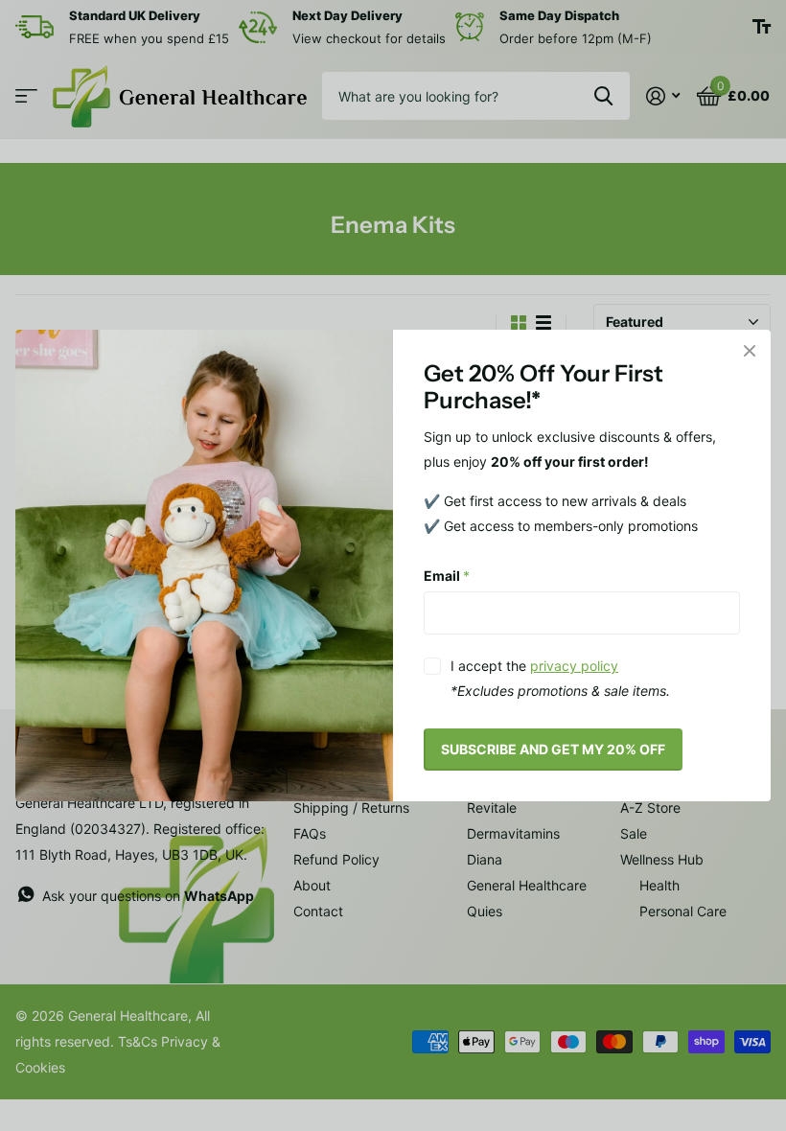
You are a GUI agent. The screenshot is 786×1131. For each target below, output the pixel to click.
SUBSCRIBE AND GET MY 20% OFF (553, 749)
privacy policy (574, 666)
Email (447, 574)
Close (749, 351)
